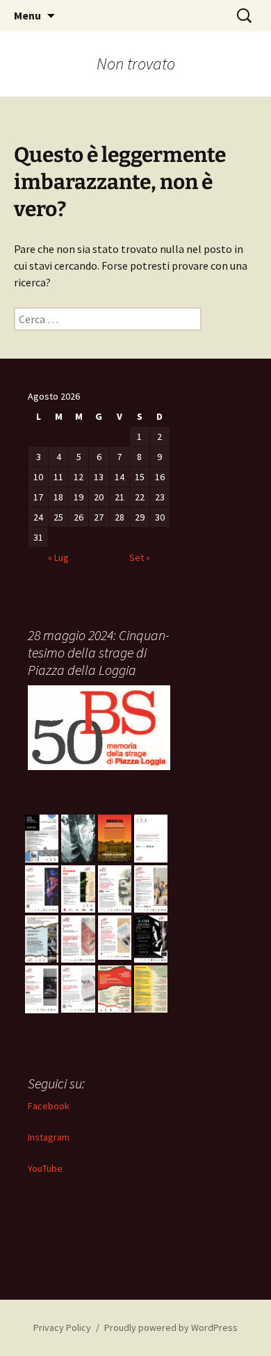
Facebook (48, 1106)
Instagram (48, 1137)
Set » (139, 557)
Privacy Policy (62, 1327)
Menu (27, 15)
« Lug (58, 557)
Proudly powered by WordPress (171, 1327)
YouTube (45, 1168)
